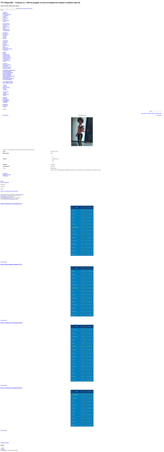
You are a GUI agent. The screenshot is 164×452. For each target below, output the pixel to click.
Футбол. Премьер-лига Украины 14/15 (11, 203)
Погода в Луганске (5, 191)
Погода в (5, 182)
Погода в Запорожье (13, 191)
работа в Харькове (6, 197)
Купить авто (3, 195)
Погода (2, 181)
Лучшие (149, 113)
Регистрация (29, 8)
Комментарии (158, 113)
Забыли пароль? (23, 8)
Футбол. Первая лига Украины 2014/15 (11, 322)
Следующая (158, 115)
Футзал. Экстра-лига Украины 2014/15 (11, 388)
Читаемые (5, 173)
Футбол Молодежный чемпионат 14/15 (11, 264)
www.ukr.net (20, 194)
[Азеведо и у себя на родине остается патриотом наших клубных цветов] (82, 146)
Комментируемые (7, 174)
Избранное (5, 175)
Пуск (85, 115)
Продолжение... (4, 261)
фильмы (6, 196)
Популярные (144, 113)
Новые (153, 113)
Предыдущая (5, 115)
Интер (12, 199)
